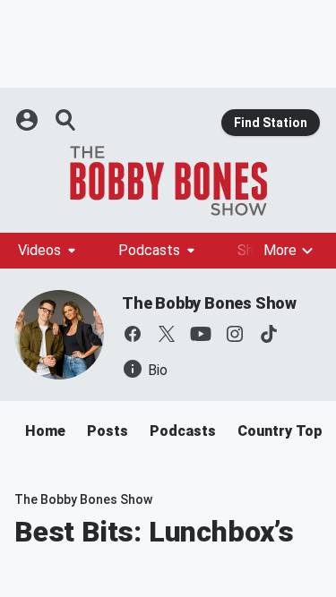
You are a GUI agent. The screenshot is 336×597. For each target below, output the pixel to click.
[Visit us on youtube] (200, 334)
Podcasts (149, 250)
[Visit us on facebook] (132, 334)
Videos (39, 250)
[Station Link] (168, 181)
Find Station (270, 122)
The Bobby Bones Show (209, 303)
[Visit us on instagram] (235, 334)
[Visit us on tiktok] (269, 334)
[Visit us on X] (166, 334)
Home (45, 430)
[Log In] (28, 120)
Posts (107, 430)
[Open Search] (66, 120)
